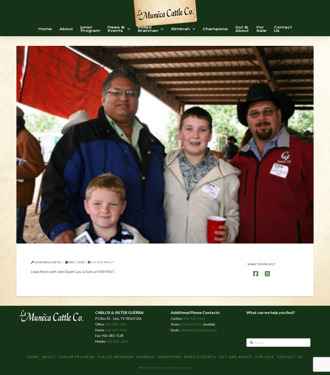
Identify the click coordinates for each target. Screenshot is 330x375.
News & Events (200, 357)
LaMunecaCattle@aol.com (198, 330)
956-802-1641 (117, 341)
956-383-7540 (116, 330)
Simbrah (145, 357)
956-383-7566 (116, 324)
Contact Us (289, 357)
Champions (169, 357)
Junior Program (77, 357)
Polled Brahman (116, 357)
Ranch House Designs (174, 367)
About (49, 357)
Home (33, 357)
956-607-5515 (192, 324)
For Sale (264, 357)
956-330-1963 (194, 318)
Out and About (102, 262)
